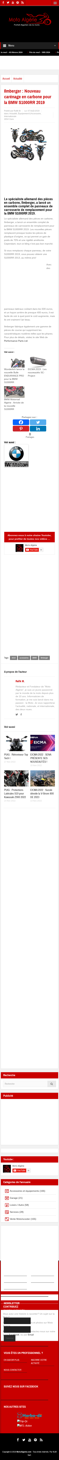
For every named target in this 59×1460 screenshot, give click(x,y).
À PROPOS (9, 1273)
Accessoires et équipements (24, 1191)
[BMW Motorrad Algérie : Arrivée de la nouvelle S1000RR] (14, 392)
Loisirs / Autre (17, 1205)
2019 (14, 658)
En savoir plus (11, 1360)
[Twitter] (38, 422)
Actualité (17, 78)
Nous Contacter (12, 1286)
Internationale (10, 116)
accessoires (24, 658)
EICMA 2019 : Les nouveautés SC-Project (37, 372)
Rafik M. (20, 681)
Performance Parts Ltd (16, 341)
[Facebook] (21, 422)
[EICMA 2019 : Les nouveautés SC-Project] (38, 362)
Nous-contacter (12, 1370)
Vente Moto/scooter (20, 1219)
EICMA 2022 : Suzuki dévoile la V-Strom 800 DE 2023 (42, 793)
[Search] (52, 1084)
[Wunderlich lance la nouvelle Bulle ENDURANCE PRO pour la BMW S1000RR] (14, 362)
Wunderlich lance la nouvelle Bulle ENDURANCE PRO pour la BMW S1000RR (14, 376)
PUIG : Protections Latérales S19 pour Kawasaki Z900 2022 (15, 793)
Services (14, 1212)
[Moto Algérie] (29, 19)
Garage (14, 1198)
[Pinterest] (21, 428)
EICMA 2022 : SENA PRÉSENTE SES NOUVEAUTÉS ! (40, 758)
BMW (34, 658)
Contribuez (37, 1280)
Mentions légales (40, 1273)
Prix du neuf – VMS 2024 (24, 52)
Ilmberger (44, 658)
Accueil (6, 78)
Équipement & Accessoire (29, 113)
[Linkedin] (38, 428)
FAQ (6, 1280)
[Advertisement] (30, 32)
